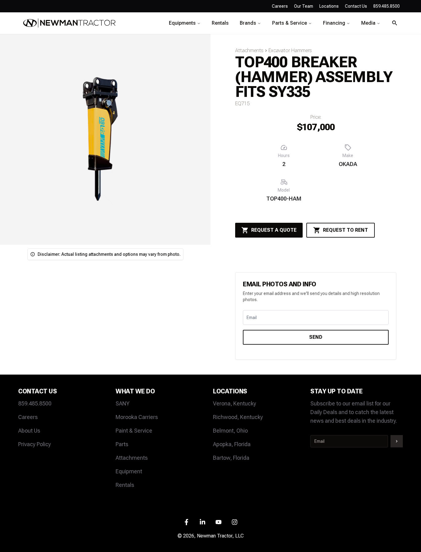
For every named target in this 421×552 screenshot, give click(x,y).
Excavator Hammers (290, 50)
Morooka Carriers (137, 417)
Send (315, 337)
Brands (248, 23)
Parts (122, 444)
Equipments (182, 23)
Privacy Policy (34, 444)
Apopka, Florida (232, 444)
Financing (334, 23)
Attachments (249, 50)
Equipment (129, 471)
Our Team (303, 6)
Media (368, 23)
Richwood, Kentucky (238, 417)
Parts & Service (289, 23)
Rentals (220, 23)
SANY (122, 403)
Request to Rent (345, 230)
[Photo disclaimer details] (32, 254)
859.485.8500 (34, 403)
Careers (280, 6)
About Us (29, 430)
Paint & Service (134, 430)
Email (252, 317)
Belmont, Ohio (230, 430)
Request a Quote (273, 230)
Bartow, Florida (231, 457)
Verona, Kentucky (234, 403)
